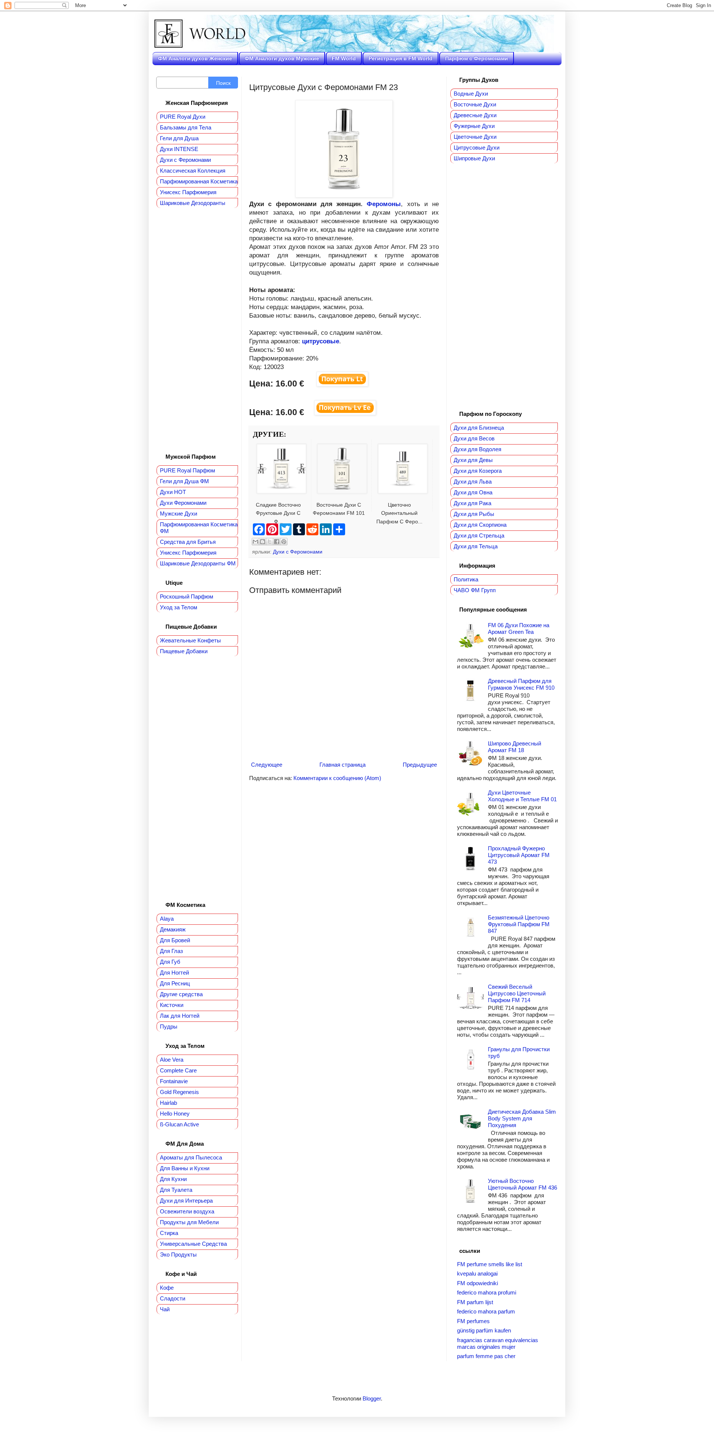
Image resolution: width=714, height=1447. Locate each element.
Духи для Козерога (478, 471)
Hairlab (168, 1103)
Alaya (167, 918)
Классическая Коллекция (192, 170)
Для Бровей (175, 940)
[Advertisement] (197, 330)
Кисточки (171, 1005)
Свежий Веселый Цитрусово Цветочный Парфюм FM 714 (517, 993)
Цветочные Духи (475, 137)
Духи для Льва (473, 481)
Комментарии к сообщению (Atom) (337, 778)
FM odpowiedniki (477, 1283)
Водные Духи (471, 93)
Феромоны (384, 203)
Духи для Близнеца (479, 427)
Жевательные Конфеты (190, 640)
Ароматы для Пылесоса (191, 1157)
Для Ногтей (174, 972)
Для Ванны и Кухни (184, 1168)
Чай (165, 1309)
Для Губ (170, 962)
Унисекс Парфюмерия (188, 192)
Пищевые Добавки (184, 651)
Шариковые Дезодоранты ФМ (198, 563)
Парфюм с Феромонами (476, 58)
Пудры (168, 1026)
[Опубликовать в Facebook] (276, 541)
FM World (344, 58)
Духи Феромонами (183, 503)
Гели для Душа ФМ (184, 481)
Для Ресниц (175, 983)
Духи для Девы (473, 460)
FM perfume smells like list (489, 1264)
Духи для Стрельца (479, 535)
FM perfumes (473, 1321)
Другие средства (181, 994)
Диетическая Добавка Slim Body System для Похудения (522, 1118)
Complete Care (178, 1070)
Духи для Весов (474, 438)
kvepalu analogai (477, 1273)
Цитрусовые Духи (476, 147)
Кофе (167, 1287)
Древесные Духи (475, 115)
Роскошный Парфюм (186, 596)
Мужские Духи (178, 513)
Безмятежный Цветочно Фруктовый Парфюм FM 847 (519, 924)
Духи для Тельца (476, 546)
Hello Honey (175, 1113)
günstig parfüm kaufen (484, 1330)
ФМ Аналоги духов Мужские (282, 58)
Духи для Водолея (477, 449)
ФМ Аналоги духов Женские (195, 58)
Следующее (266, 764)
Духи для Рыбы (474, 514)
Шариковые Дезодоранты (192, 203)
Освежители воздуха (187, 1211)
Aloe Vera (171, 1059)
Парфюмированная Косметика (199, 181)
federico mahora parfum (486, 1311)
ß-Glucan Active (179, 1124)
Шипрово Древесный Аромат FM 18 (514, 746)
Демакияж (173, 929)
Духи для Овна (473, 492)
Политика (466, 579)
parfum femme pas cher (486, 1356)
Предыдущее (420, 764)
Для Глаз (171, 951)
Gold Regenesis (179, 1092)
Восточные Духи (475, 104)
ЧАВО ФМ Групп (475, 590)
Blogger (372, 1398)
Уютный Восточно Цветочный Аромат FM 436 (522, 1184)
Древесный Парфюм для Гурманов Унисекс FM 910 (521, 684)
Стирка (169, 1233)
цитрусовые (320, 341)
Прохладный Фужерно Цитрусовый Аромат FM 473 (519, 855)
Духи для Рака (472, 503)
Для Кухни (173, 1179)
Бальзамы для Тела (185, 127)
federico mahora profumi (486, 1292)
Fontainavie (174, 1081)
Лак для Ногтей (179, 1016)
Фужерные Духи (474, 126)
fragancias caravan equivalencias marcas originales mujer (497, 1343)
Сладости (172, 1298)
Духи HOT (173, 492)
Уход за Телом (178, 607)
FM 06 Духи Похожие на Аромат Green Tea (518, 628)
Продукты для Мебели (189, 1222)
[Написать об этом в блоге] (262, 541)
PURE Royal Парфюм (187, 470)
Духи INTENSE (179, 149)
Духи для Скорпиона (480, 525)
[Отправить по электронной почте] (255, 541)
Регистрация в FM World (400, 58)
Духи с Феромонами (297, 552)
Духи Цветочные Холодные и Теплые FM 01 (522, 795)
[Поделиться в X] (269, 541)
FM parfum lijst (475, 1302)
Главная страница (342, 764)
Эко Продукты (178, 1254)
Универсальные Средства (193, 1244)
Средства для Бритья (188, 542)
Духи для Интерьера (186, 1200)
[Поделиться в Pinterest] (283, 541)
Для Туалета (176, 1190)
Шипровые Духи (474, 158)
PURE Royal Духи (182, 116)
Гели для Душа (179, 138)
